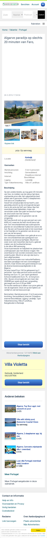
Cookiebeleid (8, 511)
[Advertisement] (23, 68)
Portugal (23, 30)
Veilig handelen (9, 507)
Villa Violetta (16, 364)
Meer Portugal (12, 474)
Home (5, 30)
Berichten (25, 4)
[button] (23, 113)
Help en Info (7, 500)
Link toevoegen (9, 521)
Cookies (42, 536)
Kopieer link (9, 143)
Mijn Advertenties (32, 524)
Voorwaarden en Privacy (13, 504)
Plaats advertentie (32, 521)
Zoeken (41, 15)
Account (35, 4)
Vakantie (13, 30)
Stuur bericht (23, 344)
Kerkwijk (28, 157)
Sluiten (38, 530)
